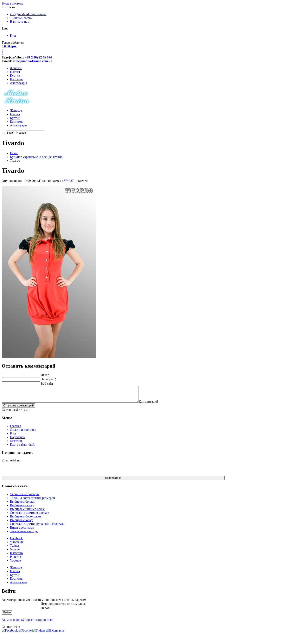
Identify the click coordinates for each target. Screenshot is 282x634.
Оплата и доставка (23, 429)
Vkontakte (17, 542)
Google (15, 549)
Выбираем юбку (21, 520)
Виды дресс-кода (22, 527)
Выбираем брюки (22, 501)
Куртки (15, 75)
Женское (16, 68)
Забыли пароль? (13, 619)
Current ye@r (12, 409)
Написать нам (20, 21)
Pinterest (15, 556)
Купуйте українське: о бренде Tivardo (36, 157)
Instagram (16, 553)
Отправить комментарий (18, 405)
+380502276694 (21, 18)
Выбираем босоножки (25, 516)
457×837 (68, 180)
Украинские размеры (24, 494)
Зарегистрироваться (39, 619)
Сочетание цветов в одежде (29, 512)
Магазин (16, 441)
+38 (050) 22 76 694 (38, 57)
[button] (10, 630)
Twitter (14, 545)
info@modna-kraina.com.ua (28, 14)
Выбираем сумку (22, 505)
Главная (15, 426)
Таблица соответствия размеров (32, 498)
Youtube (15, 560)
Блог (13, 35)
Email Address (11, 460)
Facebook (16, 538)
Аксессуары (18, 83)
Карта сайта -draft (22, 444)
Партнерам (17, 437)
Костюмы (16, 79)
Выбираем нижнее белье (27, 509)
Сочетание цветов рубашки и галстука (37, 523)
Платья (15, 72)
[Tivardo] (49, 357)
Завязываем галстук (24, 531)
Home (14, 153)
